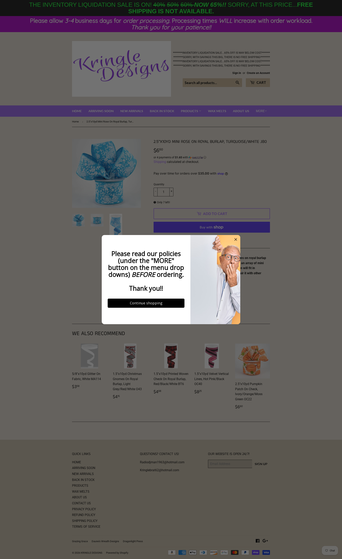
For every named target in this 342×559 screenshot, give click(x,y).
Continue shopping (141, 342)
